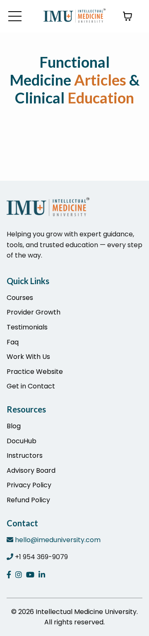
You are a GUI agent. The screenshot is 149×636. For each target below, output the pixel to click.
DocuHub (21, 441)
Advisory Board (31, 470)
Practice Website (35, 371)
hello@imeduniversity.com (58, 540)
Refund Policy (28, 500)
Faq (13, 342)
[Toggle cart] (127, 16)
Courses (20, 297)
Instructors (25, 455)
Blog (14, 426)
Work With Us (28, 356)
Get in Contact (31, 386)
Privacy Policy (29, 485)
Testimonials (27, 327)
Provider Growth (33, 312)
